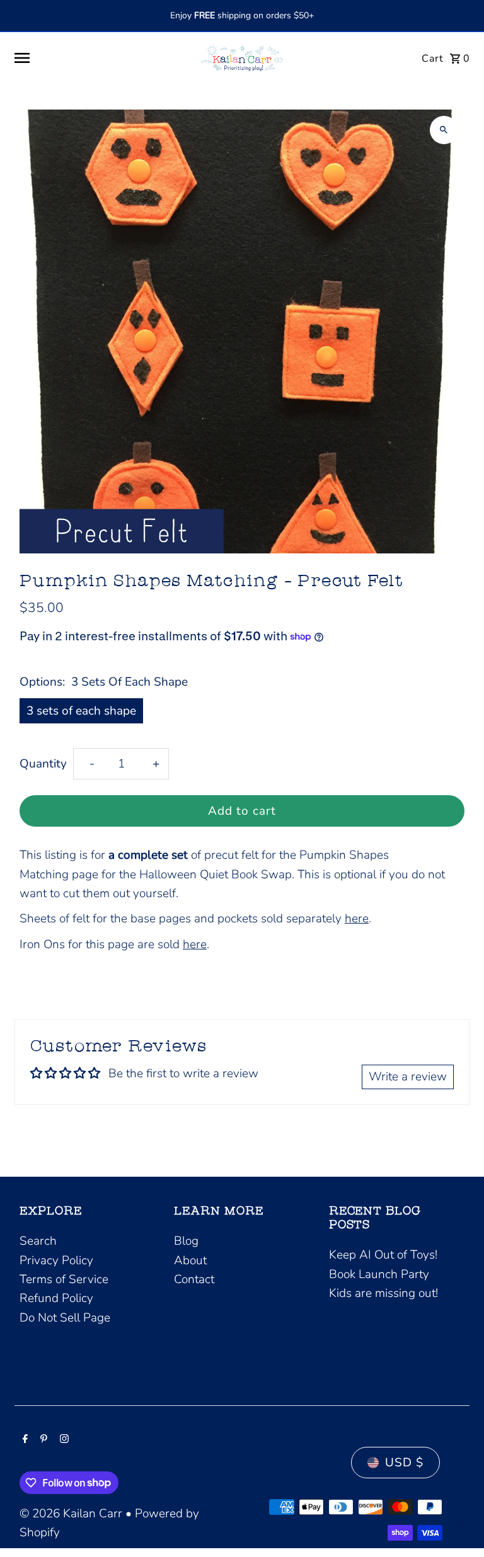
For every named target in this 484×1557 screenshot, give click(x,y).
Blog (186, 1241)
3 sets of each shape (81, 711)
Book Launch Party (379, 1274)
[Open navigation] (99, 58)
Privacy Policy (56, 1260)
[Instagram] (63, 1439)
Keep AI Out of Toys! (383, 1255)
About (190, 1260)
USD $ (404, 1462)
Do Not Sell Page (65, 1318)
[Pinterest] (42, 1439)
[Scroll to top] (457, 1524)
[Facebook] (24, 1439)
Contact (194, 1279)
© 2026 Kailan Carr (72, 1513)
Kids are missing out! (383, 1293)
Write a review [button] (408, 1076)
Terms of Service (64, 1279)
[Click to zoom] (444, 130)
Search (38, 1241)
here (357, 918)
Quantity (43, 764)
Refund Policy (56, 1298)
